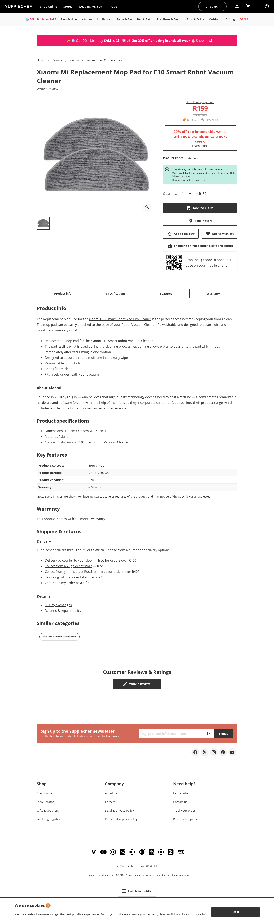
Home (41, 60)
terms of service (172, 875)
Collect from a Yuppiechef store (68, 566)
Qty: (170, 193)
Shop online (45, 793)
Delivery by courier (59, 560)
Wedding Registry (91, 6)
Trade (114, 7)
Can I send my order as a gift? (67, 583)
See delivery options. (200, 102)
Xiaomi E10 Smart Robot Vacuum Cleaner (120, 319)
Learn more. (200, 146)
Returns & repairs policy (63, 610)
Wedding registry (48, 819)
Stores (67, 6)
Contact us (180, 802)
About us (111, 793)
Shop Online (48, 6)
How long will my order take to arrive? (73, 577)
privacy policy (150, 875)
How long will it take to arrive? (188, 180)
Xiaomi (74, 60)
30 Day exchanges (58, 605)
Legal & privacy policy (119, 810)
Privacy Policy (180, 914)
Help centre (181, 793)
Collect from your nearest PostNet (70, 571)
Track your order (184, 810)
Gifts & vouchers (48, 810)
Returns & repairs (185, 819)
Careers (110, 802)
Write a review (47, 89)
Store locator (45, 802)
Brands (57, 60)
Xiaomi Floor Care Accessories (107, 60)
